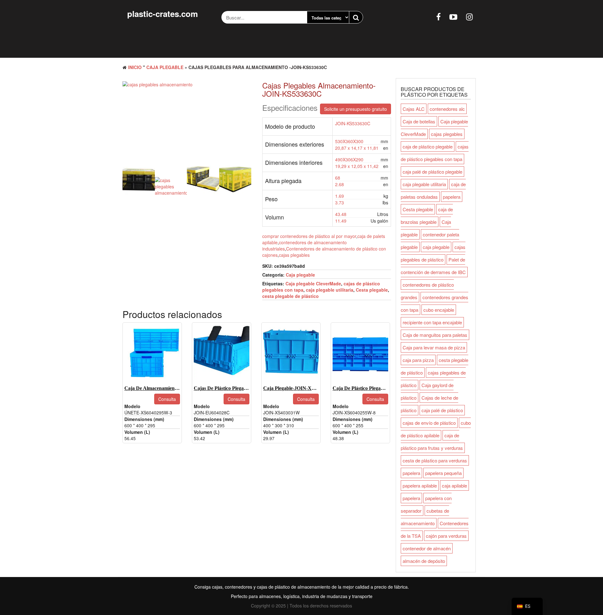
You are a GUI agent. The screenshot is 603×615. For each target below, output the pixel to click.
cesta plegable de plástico (290, 296)
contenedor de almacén (427, 548)
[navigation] (527, 606)
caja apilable (454, 485)
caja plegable (436, 247)
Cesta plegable (372, 290)
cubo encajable (438, 309)
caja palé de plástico (442, 410)
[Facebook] (438, 16)
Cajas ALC (414, 108)
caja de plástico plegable (428, 146)
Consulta (167, 399)
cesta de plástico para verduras (435, 460)
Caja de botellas (419, 121)
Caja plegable (164, 67)
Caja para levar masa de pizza (434, 347)
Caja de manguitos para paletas (435, 335)
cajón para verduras (446, 535)
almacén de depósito (424, 561)
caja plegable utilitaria (329, 290)
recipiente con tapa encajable (432, 322)
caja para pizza (418, 360)
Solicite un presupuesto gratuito (355, 109)
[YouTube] (453, 16)
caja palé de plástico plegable (432, 171)
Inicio (135, 67)
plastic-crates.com (162, 13)
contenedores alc (447, 108)
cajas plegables (294, 255)
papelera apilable (420, 485)
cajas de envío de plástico (429, 422)
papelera (451, 196)
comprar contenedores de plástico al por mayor (309, 236)
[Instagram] (469, 16)
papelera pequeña (443, 473)
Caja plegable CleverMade (313, 283)
